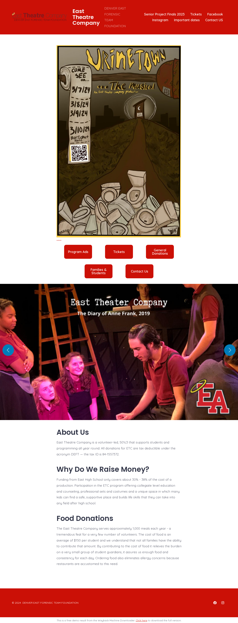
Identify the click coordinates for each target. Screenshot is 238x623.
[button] (119, 354)
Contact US (214, 20)
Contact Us (139, 271)
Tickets (196, 14)
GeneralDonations (160, 252)
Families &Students (99, 271)
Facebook (215, 14)
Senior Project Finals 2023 (164, 14)
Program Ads (78, 252)
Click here (141, 620)
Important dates (187, 20)
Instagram (160, 20)
